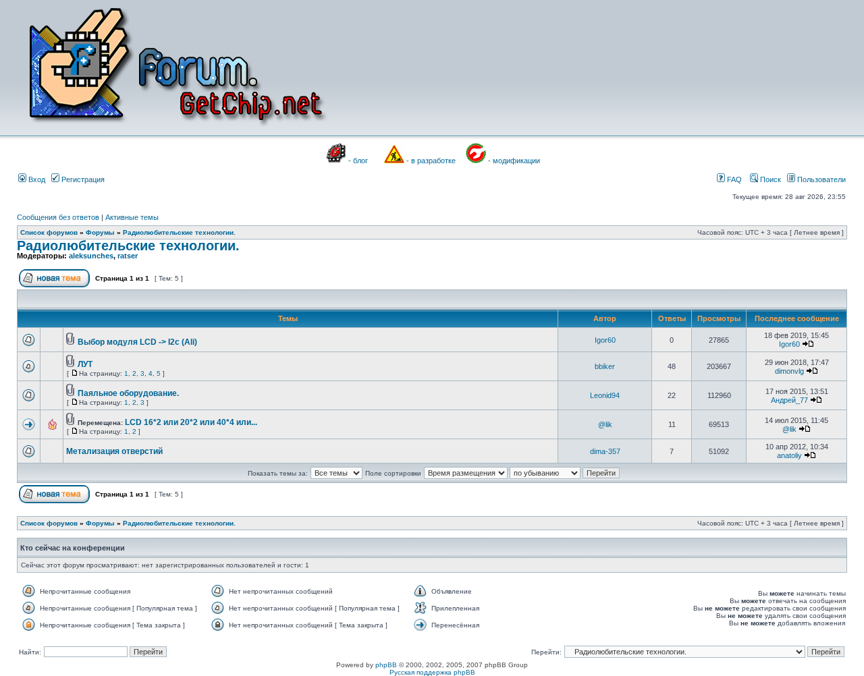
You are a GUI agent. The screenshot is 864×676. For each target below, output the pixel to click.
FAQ (733, 179)
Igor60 (605, 340)
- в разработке (431, 161)
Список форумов (49, 232)
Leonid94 (605, 395)
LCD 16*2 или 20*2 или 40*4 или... (191, 422)
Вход (35, 179)
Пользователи (820, 179)
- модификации (514, 161)
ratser (127, 256)
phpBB (386, 665)
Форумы (100, 232)
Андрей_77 (789, 400)
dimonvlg (789, 371)
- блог (358, 161)
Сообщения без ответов (58, 217)
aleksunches (91, 256)
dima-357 (605, 451)
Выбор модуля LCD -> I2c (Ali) (137, 342)
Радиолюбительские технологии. (179, 232)
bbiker (605, 366)
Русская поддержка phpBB (432, 672)
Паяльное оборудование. (128, 393)
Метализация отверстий (114, 451)
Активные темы (132, 217)
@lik (605, 424)
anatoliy (789, 455)
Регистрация (82, 179)
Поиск (769, 179)
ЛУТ (85, 364)
